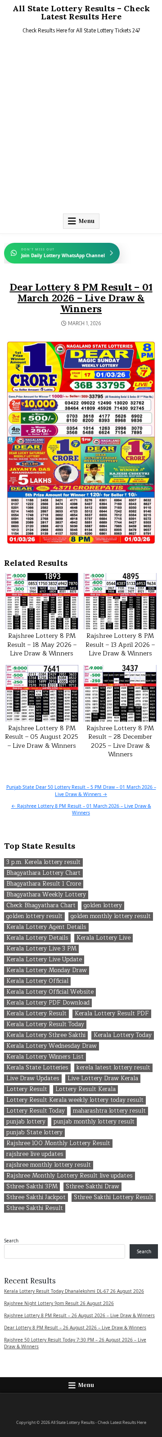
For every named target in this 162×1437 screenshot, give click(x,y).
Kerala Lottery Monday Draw (46, 970)
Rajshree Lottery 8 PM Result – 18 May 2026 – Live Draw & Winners (41, 645)
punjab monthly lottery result (94, 1122)
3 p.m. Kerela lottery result (43, 862)
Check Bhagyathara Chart (41, 905)
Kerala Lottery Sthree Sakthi (46, 1035)
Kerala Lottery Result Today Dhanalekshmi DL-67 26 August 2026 (74, 1291)
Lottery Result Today (35, 1111)
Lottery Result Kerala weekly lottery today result (75, 1100)
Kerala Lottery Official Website (50, 992)
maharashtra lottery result (109, 1111)
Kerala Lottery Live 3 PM (41, 949)
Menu (86, 221)
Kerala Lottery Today (123, 1035)
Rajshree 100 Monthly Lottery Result (58, 1143)
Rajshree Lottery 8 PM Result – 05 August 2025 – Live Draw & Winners (41, 737)
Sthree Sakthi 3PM (32, 1186)
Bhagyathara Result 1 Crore (43, 884)
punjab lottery (25, 1122)
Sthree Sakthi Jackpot (36, 1197)
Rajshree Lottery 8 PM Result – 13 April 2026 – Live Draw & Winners (120, 645)
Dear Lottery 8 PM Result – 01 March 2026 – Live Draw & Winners (80, 298)
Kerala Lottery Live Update (44, 959)
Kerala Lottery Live (103, 938)
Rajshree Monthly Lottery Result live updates (69, 1176)
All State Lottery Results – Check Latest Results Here (81, 12)
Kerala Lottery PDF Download (48, 1003)
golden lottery (103, 905)
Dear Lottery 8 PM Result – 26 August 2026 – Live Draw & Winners (75, 1327)
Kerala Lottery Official (37, 981)
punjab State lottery (34, 1132)
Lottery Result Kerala (85, 1089)
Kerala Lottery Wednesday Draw (51, 1046)
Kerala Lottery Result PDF (112, 1014)
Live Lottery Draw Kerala (103, 1078)
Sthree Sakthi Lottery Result (113, 1197)
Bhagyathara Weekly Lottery (46, 895)
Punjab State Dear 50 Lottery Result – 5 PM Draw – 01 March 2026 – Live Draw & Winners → (81, 790)
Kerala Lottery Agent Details (46, 927)
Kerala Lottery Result (36, 1014)
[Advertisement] (81, 126)
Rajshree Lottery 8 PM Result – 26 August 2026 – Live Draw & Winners (79, 1315)
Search (11, 1240)
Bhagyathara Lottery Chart (43, 873)
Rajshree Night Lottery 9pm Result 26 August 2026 (59, 1303)
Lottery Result (26, 1089)
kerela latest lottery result (113, 1068)
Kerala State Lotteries (37, 1068)
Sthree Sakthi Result (34, 1208)
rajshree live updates (34, 1154)
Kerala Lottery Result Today (45, 1024)
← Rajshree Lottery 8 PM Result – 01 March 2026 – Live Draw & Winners (81, 809)
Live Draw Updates (32, 1078)
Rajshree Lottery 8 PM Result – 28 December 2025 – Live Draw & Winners (120, 741)
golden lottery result (34, 916)
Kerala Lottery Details (37, 938)
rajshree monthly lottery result (48, 1165)
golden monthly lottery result (111, 916)
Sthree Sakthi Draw (92, 1186)
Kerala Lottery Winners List (45, 1057)
